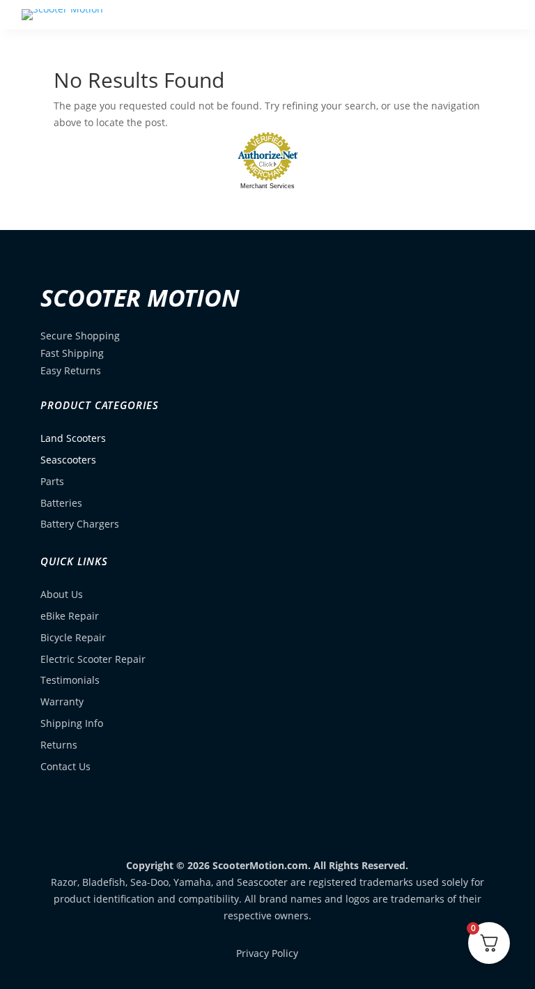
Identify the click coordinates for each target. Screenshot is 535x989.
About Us (61, 594)
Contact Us (65, 766)
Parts (52, 481)
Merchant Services (267, 186)
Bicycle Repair (73, 637)
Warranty (62, 701)
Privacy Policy (267, 953)
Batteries (61, 502)
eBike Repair (69, 615)
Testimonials (70, 680)
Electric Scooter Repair (93, 659)
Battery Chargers (79, 523)
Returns (58, 744)
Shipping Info (71, 723)
